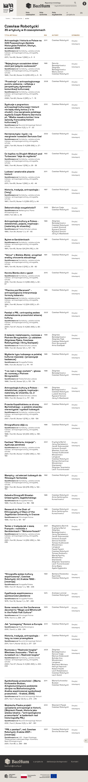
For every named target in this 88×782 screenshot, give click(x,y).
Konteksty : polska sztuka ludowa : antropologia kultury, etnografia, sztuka (22, 53)
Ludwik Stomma (59, 394)
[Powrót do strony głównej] (17, 762)
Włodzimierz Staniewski (57, 464)
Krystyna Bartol (59, 442)
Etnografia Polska (26, 362)
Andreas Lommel (59, 593)
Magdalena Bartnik (60, 526)
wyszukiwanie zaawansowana (66, 6)
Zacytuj (74, 41)
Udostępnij (76, 44)
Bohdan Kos (57, 658)
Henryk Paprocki (59, 667)
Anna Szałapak (58, 345)
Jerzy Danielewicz (60, 444)
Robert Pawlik (58, 669)
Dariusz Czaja (57, 654)
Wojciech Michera (60, 664)
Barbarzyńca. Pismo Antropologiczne (19, 211)
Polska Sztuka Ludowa (28, 229)
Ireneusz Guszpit (59, 448)
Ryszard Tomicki (59, 232)
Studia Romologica (26, 627)
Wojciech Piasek (59, 705)
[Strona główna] (38, 5)
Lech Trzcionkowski (60, 469)
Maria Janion (57, 72)
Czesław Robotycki (60, 40)
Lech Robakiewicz (60, 671)
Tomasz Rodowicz (59, 553)
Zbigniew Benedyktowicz (59, 69)
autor (27, 18)
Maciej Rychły (58, 555)
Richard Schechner (60, 461)
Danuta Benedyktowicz (59, 64)
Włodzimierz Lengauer (57, 456)
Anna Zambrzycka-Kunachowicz (60, 498)
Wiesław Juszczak (60, 450)
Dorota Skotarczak (60, 731)
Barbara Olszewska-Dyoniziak (60, 575)
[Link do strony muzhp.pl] (8, 8)
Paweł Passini (58, 549)
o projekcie (71, 13)
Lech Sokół (57, 675)
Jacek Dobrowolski (60, 446)
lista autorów (17, 18)
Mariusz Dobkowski (60, 656)
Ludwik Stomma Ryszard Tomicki (59, 228)
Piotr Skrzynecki (59, 343)
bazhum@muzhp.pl (13, 766)
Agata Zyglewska (59, 568)
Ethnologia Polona (26, 517)
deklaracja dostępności (57, 762)
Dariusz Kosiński (59, 541)
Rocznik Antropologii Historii (30, 125)
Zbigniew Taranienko (61, 467)
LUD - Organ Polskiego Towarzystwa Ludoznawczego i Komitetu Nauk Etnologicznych (21, 739)
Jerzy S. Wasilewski (60, 234)
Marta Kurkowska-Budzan (60, 682)
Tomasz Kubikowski (60, 453)
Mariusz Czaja (58, 207)
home (8, 18)
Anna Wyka (57, 566)
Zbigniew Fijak (58, 339)
